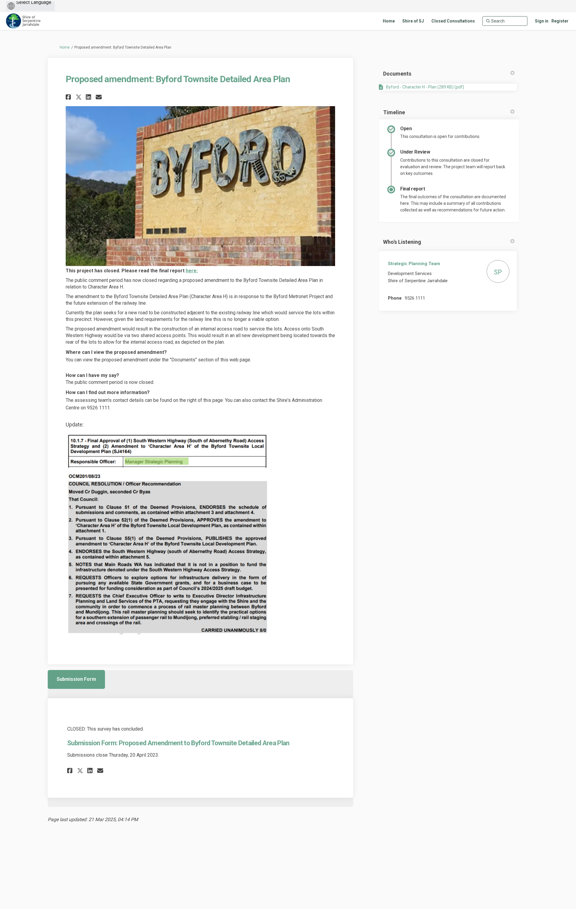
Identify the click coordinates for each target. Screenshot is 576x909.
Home (65, 47)
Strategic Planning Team (414, 263)
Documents (397, 73)
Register (559, 21)
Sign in (541, 21)
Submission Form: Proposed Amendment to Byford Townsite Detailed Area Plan (178, 743)
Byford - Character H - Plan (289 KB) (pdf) (425, 87)
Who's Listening (402, 242)
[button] (69, 97)
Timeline (394, 112)
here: (192, 271)
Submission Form (76, 679)
